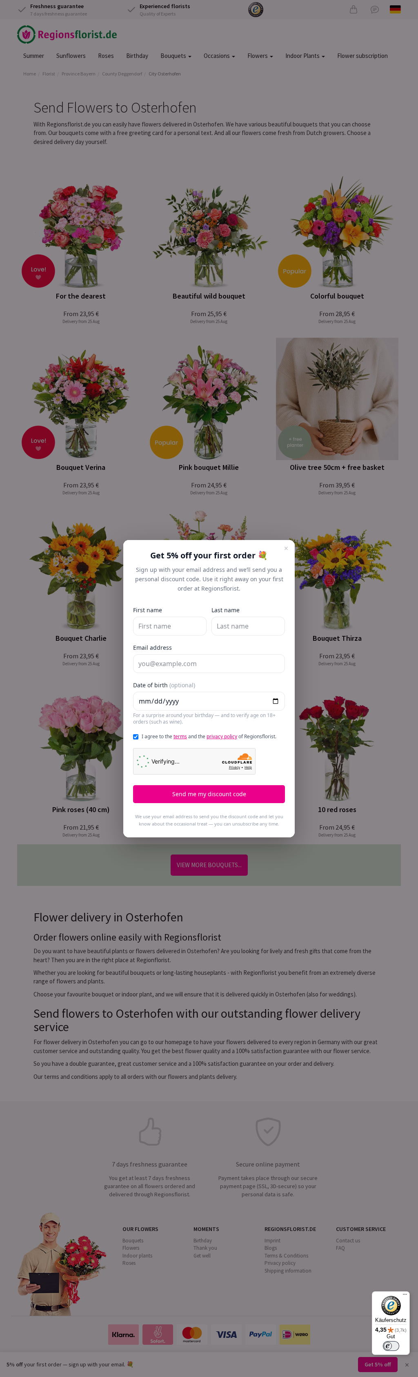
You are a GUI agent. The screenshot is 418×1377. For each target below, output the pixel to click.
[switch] (391, 1346)
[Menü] (405, 1296)
